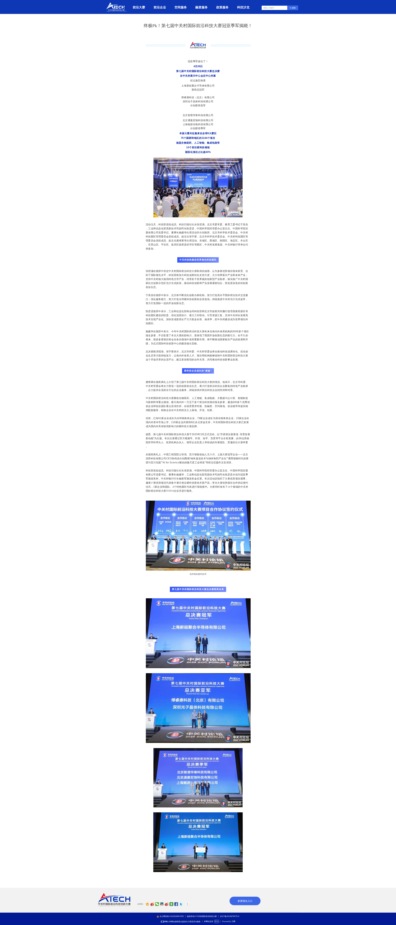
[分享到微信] (157, 904)
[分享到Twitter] (181, 904)
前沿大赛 (139, 7)
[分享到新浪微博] (152, 904)
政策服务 (222, 7)
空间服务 (180, 7)
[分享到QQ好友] (162, 904)
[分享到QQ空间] (147, 904)
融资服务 (201, 7)
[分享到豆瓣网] (171, 904)
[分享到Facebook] (176, 904)
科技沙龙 (243, 7)
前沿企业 (160, 7)
